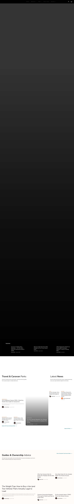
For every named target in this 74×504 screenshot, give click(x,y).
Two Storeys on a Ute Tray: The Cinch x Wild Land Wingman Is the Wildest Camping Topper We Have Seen (12, 176)
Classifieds (23, 267)
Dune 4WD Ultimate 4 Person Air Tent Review (32, 174)
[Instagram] (60, 273)
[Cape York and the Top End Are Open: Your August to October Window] (7, 59)
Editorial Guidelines (42, 266)
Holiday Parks (23, 264)
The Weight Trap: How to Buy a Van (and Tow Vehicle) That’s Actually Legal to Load (18, 136)
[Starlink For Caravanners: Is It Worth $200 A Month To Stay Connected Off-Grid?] (33, 192)
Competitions (23, 266)
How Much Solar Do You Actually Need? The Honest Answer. (63, 122)
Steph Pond (53, 43)
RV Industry (62, 38)
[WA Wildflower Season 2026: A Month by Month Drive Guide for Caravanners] (13, 37)
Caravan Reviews (6, 265)
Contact (40, 265)
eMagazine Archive (6, 270)
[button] (68, 2)
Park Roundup (16, 64)
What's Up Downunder (66, 45)
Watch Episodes (6, 264)
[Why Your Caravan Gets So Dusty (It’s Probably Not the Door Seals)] (46, 114)
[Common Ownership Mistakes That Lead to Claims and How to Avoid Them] (46, 134)
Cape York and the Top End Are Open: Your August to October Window (7, 66)
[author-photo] (3, 54)
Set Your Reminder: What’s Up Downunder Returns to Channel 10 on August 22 (54, 40)
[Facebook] (57, 273)
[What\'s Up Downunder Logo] (8, 1)
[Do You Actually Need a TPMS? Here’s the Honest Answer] (63, 134)
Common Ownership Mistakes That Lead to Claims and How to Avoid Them (46, 143)
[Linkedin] (65, 273)
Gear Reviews (5, 267)
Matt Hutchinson (6, 54)
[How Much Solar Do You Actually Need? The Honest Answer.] (63, 114)
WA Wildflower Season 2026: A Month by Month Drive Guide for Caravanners (12, 48)
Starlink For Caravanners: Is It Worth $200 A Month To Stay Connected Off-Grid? (12, 188)
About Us (41, 264)
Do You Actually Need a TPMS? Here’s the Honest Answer (63, 142)
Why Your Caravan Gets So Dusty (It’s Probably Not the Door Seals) (46, 123)
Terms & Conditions (42, 267)
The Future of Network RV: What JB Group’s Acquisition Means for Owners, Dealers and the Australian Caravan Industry (66, 41)
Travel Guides (23, 265)
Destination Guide (4, 46)
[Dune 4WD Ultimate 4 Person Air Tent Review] (32, 167)
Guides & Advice (6, 269)
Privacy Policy (41, 269)
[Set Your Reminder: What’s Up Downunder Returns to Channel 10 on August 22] (54, 34)
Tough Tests (5, 266)
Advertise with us (42, 270)
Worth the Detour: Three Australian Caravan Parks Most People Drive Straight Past (19, 67)
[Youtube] (62, 273)
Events (50, 38)
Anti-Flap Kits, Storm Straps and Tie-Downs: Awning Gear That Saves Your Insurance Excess (57, 185)
